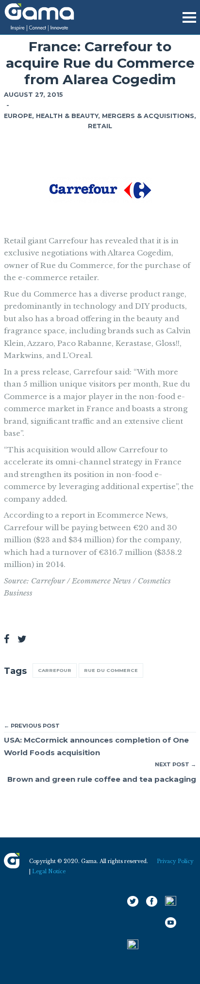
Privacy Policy (175, 861)
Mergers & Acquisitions (148, 115)
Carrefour (54, 670)
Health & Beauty (67, 115)
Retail (100, 126)
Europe (18, 115)
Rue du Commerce (111, 670)
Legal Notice (49, 871)
